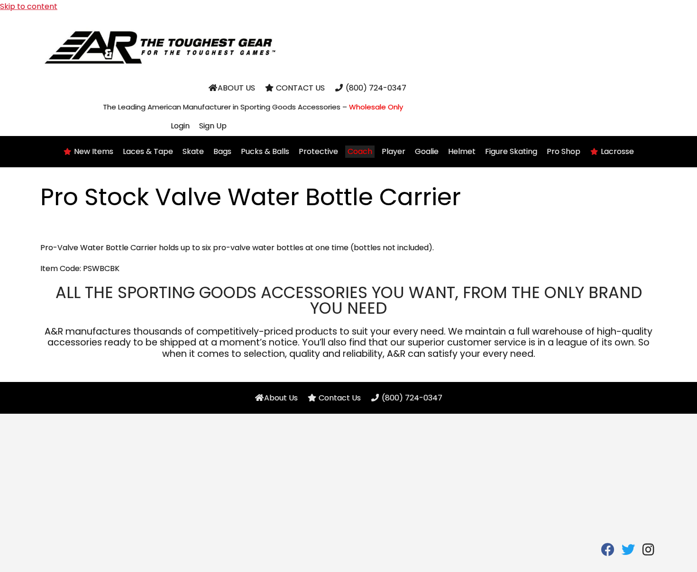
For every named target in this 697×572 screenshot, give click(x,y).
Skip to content (28, 6)
